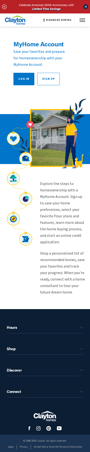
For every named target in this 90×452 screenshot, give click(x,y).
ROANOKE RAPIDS (59, 20)
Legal (11, 447)
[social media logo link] (29, 428)
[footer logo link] (45, 416)
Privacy (24, 447)
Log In (23, 79)
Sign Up (48, 79)
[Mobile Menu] (82, 20)
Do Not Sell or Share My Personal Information (58, 447)
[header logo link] (15, 20)
